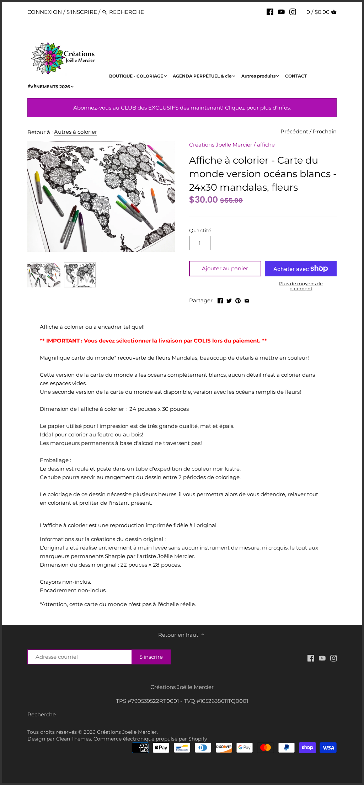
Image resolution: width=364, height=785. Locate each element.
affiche (266, 144)
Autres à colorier (75, 131)
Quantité (200, 230)
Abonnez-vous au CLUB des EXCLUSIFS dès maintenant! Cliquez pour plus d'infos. (182, 107)
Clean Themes (73, 739)
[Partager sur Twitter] (229, 299)
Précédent (294, 131)
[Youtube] (281, 11)
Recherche (41, 714)
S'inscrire (81, 12)
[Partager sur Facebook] (220, 299)
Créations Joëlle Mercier (220, 144)
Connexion (44, 12)
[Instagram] (292, 11)
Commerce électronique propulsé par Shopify (150, 739)
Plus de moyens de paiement (301, 286)
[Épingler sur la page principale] (238, 299)
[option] (43, 274)
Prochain (325, 131)
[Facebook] (270, 11)
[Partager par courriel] (247, 299)
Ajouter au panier (225, 268)
